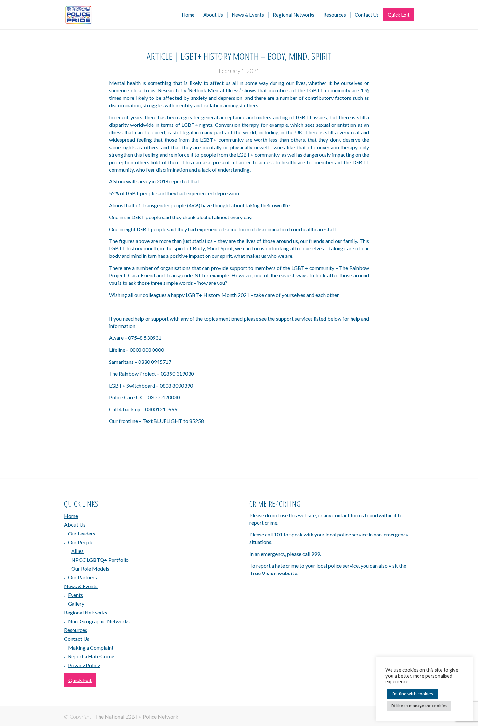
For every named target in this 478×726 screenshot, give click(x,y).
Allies (77, 551)
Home (71, 516)
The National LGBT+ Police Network (136, 716)
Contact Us (76, 639)
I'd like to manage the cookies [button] (419, 705)
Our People (80, 542)
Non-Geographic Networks (99, 621)
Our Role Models (90, 568)
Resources (75, 630)
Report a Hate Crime (91, 656)
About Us (75, 524)
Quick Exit (80, 680)
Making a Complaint (90, 647)
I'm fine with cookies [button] (412, 693)
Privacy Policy (84, 665)
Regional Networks (85, 612)
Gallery (76, 604)
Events (75, 595)
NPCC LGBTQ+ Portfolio (100, 560)
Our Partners (82, 577)
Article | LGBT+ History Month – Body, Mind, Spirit (239, 56)
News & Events (81, 586)
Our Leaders (81, 533)
